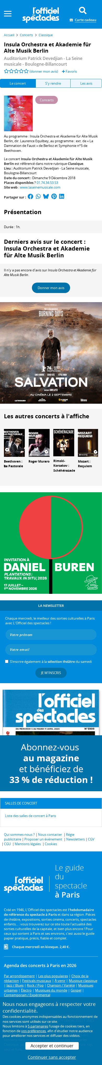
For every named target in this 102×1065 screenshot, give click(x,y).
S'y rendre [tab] (53, 83)
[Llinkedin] (61, 197)
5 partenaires (38, 1026)
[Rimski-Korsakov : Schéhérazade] (63, 442)
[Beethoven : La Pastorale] (14, 442)
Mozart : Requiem (85, 464)
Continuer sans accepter (52, 1057)
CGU (7, 844)
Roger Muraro (39, 461)
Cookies (51, 844)
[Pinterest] (54, 197)
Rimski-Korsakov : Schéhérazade (64, 466)
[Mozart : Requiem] (88, 442)
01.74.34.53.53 (47, 182)
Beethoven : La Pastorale (13, 464)
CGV (91, 839)
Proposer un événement (43, 839)
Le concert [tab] (18, 83)
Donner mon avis (51, 287)
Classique (75, 163)
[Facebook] (30, 197)
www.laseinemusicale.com (40, 187)
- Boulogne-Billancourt (43, 61)
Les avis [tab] (86, 83)
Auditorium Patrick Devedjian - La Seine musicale (51, 168)
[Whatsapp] (38, 197)
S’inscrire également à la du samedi (51, 661)
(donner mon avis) (44, 71)
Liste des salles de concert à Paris (30, 815)
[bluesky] (46, 197)
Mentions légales (28, 844)
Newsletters (75, 839)
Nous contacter (50, 834)
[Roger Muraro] (39, 442)
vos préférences (33, 1031)
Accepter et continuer (52, 1046)
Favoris (71, 71)
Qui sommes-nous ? (19, 834)
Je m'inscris (51, 672)
